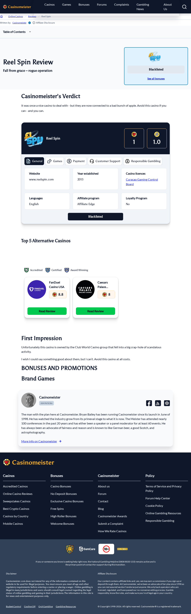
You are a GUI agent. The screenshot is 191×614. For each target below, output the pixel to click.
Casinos (49, 4)
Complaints (121, 4)
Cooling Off (29, 606)
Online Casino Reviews (17, 493)
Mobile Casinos (13, 523)
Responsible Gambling (145, 161)
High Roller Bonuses (63, 516)
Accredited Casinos (15, 486)
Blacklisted (156, 69)
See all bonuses (156, 78)
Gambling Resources (66, 606)
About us (104, 486)
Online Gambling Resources (163, 513)
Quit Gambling (45, 606)
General (37, 161)
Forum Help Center (157, 498)
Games (66, 4)
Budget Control (13, 606)
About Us (168, 7)
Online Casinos (15, 16)
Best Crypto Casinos (16, 508)
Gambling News (143, 7)
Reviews (32, 16)
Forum (102, 493)
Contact (103, 501)
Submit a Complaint (110, 523)
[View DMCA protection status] (122, 549)
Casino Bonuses (61, 486)
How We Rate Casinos (112, 531)
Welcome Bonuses (62, 523)
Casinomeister (19, 22)
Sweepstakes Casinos (16, 501)
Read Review (47, 311)
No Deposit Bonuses (64, 493)
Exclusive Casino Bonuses (67, 501)
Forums (102, 4)
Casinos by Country (15, 516)
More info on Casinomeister (39, 441)
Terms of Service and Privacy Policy (163, 488)
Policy (149, 476)
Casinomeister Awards (112, 516)
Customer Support (108, 161)
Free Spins (57, 508)
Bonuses (84, 4)
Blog (101, 508)
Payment (79, 161)
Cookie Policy (154, 505)
